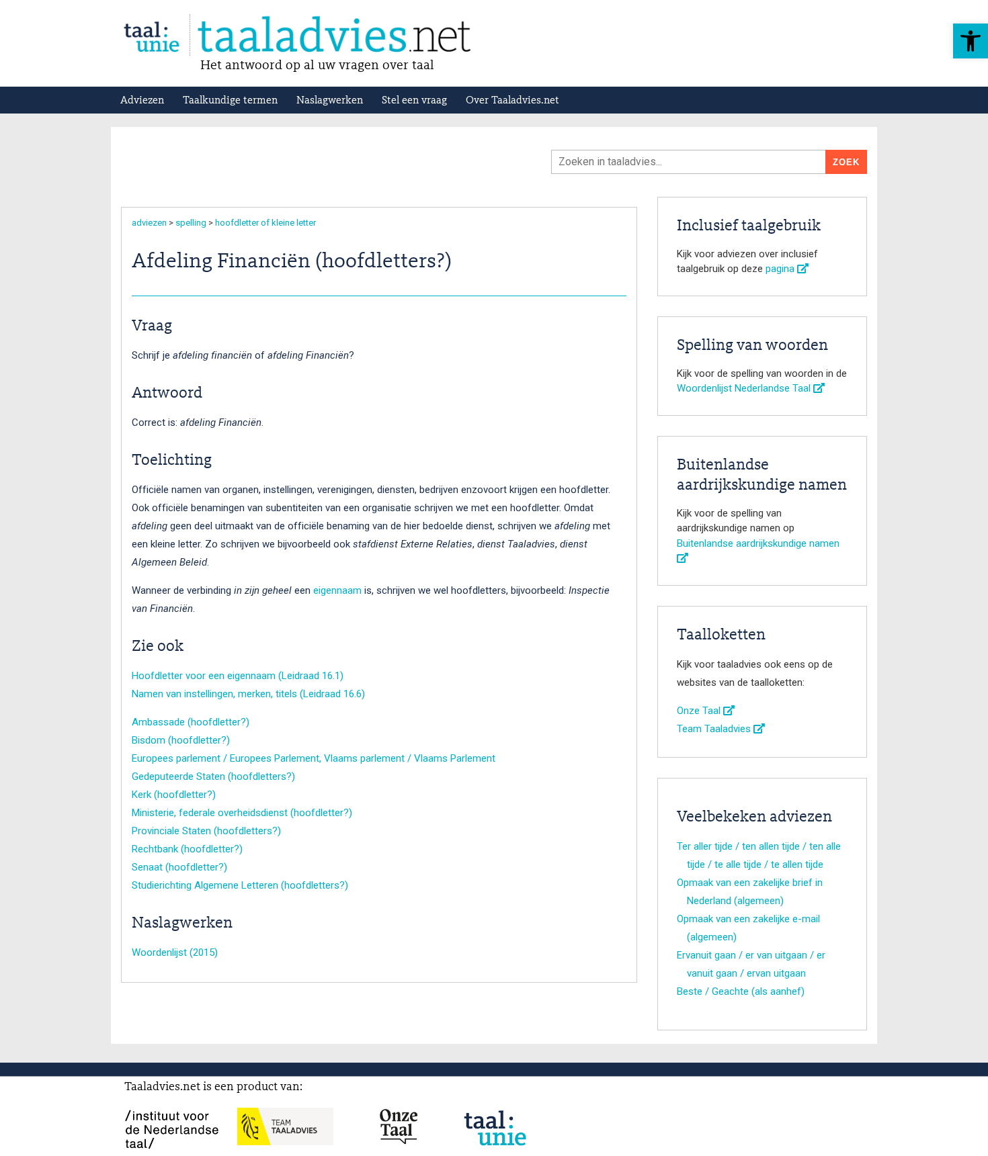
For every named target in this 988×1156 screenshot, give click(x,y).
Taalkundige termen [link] (230, 100)
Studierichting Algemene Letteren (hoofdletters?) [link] (240, 885)
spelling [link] (190, 223)
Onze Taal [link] (700, 711)
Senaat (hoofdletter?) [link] (179, 867)
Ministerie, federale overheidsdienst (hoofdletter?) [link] (242, 813)
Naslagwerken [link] (329, 100)
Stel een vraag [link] (414, 100)
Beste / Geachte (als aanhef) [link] (741, 991)
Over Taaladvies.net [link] (512, 100)
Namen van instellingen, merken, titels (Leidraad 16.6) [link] (248, 694)
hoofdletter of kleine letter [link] (265, 223)
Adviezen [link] (142, 100)
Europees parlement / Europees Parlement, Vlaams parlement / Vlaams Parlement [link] (313, 758)
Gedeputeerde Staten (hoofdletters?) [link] (213, 776)
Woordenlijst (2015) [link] (175, 952)
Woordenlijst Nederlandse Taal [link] (745, 388)
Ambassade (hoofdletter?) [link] (190, 722)
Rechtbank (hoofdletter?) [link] (187, 849)
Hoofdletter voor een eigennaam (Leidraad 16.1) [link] (237, 676)
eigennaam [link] (337, 590)
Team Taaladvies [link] (715, 729)
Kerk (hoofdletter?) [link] (174, 795)
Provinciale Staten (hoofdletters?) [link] (206, 831)
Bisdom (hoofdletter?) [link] (181, 740)
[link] (970, 41)
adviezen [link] (149, 223)
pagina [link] (781, 269)
